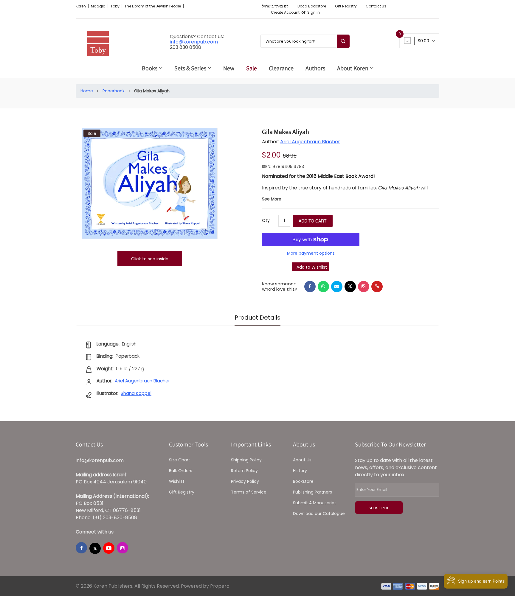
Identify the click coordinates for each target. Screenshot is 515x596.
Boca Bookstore (311, 6)
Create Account (285, 12)
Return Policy (244, 471)
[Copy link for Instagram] (363, 286)
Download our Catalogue (319, 513)
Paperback (114, 91)
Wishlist (176, 481)
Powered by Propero (205, 586)
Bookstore (303, 481)
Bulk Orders (180, 471)
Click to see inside (149, 259)
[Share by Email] (336, 286)
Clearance (281, 68)
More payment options (311, 253)
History (300, 471)
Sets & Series (190, 68)
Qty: (266, 220)
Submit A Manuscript (314, 503)
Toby (115, 6)
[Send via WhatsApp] (323, 286)
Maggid (98, 6)
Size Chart (179, 460)
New (228, 68)
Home (86, 91)
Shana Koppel (136, 393)
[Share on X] (350, 286)
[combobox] (305, 41)
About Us (302, 460)
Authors (315, 68)
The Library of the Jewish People (153, 6)
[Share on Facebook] (310, 286)
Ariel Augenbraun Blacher (310, 141)
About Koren (352, 68)
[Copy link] (377, 286)
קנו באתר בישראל (275, 6)
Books (149, 68)
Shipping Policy (246, 460)
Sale (251, 68)
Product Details (257, 317)
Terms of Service (248, 492)
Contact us (376, 6)
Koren (81, 6)
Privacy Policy (245, 481)
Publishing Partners (312, 492)
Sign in (313, 12)
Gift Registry (346, 6)
